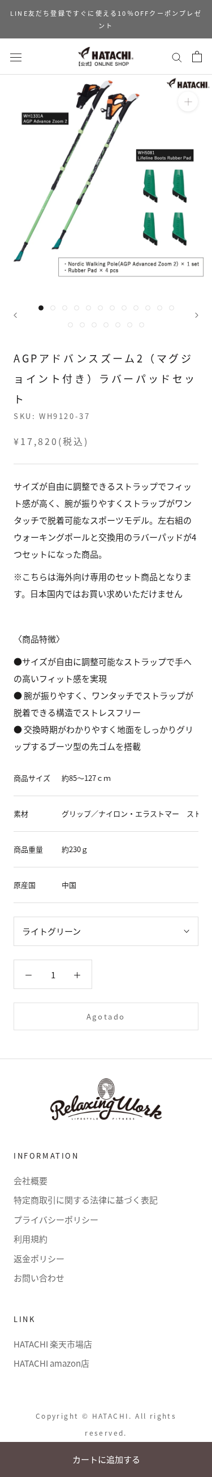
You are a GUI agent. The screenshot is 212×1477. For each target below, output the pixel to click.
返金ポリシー (39, 1258)
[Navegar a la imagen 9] (136, 307)
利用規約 (30, 1239)
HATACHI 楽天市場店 (53, 1344)
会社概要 (30, 1180)
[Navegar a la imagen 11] (159, 307)
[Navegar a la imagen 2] (52, 307)
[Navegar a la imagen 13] (70, 324)
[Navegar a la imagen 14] (82, 324)
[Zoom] (188, 101)
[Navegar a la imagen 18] (129, 324)
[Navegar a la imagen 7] (112, 307)
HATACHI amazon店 (51, 1363)
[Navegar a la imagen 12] (171, 307)
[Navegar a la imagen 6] (100, 307)
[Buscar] (177, 56)
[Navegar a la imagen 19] (141, 324)
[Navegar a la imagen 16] (106, 324)
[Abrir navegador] (15, 56)
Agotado (106, 1016)
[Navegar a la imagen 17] (117, 324)
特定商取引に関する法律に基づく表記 (86, 1200)
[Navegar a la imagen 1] (41, 307)
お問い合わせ (39, 1278)
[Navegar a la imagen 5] (88, 307)
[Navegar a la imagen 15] (94, 324)
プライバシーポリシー (56, 1219)
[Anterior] (15, 315)
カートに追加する (106, 1459)
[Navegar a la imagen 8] (124, 307)
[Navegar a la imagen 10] (147, 307)
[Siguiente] (196, 315)
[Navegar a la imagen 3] (64, 307)
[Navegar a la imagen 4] (76, 307)
